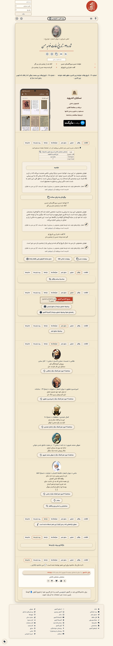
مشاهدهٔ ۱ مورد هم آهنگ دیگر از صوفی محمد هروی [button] (58, 455)
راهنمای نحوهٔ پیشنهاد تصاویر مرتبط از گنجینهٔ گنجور (58, 312)
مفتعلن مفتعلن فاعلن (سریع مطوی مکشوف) (54, 152)
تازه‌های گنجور (93, 628)
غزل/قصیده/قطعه (53, 154)
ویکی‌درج (53, 157)
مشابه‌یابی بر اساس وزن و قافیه (57, 506)
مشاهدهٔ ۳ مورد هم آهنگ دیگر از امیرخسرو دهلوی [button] (58, 399)
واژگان (78, 143)
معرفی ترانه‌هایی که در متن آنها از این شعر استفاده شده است (58, 524)
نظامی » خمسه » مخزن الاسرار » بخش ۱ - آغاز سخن (56, 361)
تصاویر (71, 143)
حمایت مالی (29, 617)
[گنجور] (92, 6)
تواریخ (47, 39)
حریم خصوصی (29, 634)
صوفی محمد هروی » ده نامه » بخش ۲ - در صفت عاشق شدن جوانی (56, 445)
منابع (31, 628)
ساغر (60, 615)
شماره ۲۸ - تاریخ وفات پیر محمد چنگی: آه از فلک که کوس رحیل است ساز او (35, 76)
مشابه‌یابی (94, 626)
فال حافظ (94, 617)
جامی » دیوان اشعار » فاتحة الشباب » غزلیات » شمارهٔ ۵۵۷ (56, 473)
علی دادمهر (86, 572)
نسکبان (59, 634)
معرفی (31, 609)
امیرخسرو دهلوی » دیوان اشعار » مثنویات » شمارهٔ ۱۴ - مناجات (56, 389)
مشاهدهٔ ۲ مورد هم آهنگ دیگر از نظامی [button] (58, 371)
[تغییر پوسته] (4, 641)
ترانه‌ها (46, 143)
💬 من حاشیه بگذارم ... (38, 565)
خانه (95, 609)
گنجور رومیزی (58, 612)
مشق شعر (63, 143)
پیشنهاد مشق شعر (56, 331)
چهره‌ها (31, 615)
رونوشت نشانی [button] (65, 259)
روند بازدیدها (36, 143)
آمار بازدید (30, 626)
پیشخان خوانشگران (56, 628)
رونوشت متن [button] (83, 259)
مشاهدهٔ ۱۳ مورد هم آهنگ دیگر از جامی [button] (58, 494)
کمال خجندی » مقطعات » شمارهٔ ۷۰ (56, 417)
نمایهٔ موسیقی (93, 620)
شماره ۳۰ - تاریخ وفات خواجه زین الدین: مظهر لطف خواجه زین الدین (77, 76)
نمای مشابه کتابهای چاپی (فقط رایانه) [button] (40, 259)
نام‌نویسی (62, 592)
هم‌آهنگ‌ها (54, 143)
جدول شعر (94, 615)
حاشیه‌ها (27, 143)
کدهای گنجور (58, 609)
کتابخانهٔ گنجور (58, 617)
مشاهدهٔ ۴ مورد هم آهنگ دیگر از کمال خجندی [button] (58, 427)
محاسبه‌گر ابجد (57, 623)
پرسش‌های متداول (28, 612)
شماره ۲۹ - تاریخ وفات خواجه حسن (56, 46)
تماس (31, 631)
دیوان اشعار (55, 39)
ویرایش (50, 189)
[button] (95, 18)
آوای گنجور (59, 626)
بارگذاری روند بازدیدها (56, 545)
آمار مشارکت (29, 623)
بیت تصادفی (93, 612)
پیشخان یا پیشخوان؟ (56, 631)
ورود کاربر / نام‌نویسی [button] (58, 18)
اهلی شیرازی (65, 39)
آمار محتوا (30, 620)
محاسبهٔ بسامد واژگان (57, 279)
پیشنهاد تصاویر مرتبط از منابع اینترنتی (58, 306)
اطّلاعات (86, 143)
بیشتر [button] (58, 500)
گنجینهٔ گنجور (58, 620)
